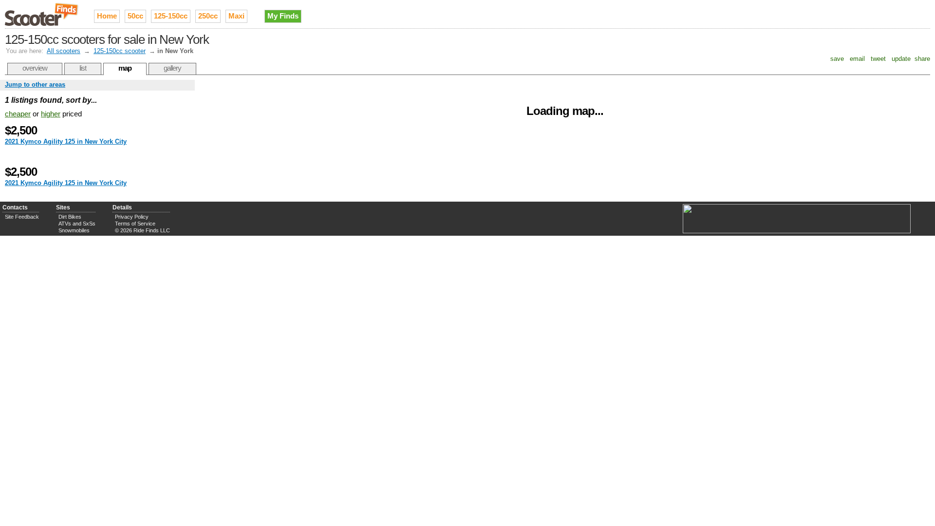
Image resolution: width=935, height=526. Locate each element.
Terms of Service (135, 223)
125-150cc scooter (120, 51)
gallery (172, 68)
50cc (135, 16)
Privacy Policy (132, 217)
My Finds (283, 16)
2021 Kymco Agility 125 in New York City (66, 141)
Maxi (236, 16)
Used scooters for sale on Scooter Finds (42, 14)
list (82, 68)
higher (50, 114)
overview (34, 68)
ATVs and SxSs (76, 223)
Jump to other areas (35, 84)
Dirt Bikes (69, 217)
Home (107, 16)
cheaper (18, 114)
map (124, 68)
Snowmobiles (74, 230)
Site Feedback (22, 217)
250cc (208, 16)
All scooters (63, 51)
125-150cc (170, 16)
